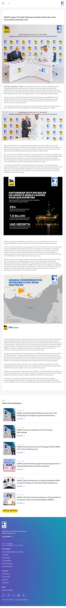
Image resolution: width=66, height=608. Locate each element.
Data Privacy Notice (8, 600)
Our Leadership (6, 561)
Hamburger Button (3, 3)
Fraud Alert (5, 583)
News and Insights (7, 590)
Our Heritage (6, 558)
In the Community (7, 563)
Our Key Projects (7, 566)
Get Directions (6, 536)
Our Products (6, 577)
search (9, 3)
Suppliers (5, 580)
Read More (20, 418)
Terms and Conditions (21, 600)
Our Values (5, 555)
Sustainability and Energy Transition (12, 552)
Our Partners (6, 574)
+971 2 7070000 (8, 543)
